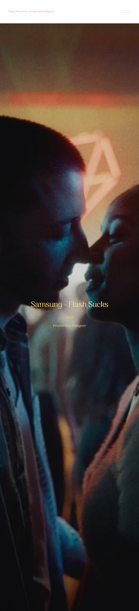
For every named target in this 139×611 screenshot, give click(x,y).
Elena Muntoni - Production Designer (31, 11)
